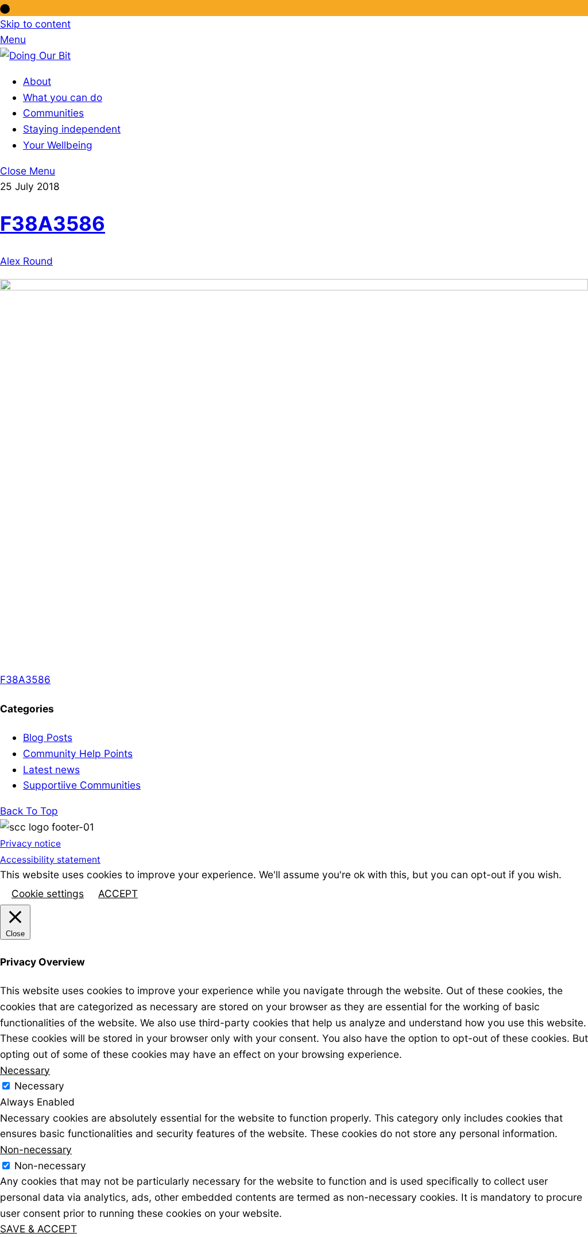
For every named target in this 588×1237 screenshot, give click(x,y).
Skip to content (35, 24)
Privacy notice (30, 843)
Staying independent (72, 129)
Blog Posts (47, 737)
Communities (53, 113)
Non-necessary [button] (36, 1149)
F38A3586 (52, 223)
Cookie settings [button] (47, 893)
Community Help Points (78, 753)
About (37, 81)
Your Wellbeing (57, 145)
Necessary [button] (25, 1070)
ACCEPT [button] (118, 893)
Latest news (51, 769)
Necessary (39, 1086)
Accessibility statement (50, 859)
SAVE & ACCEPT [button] (38, 1229)
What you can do (62, 97)
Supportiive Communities (82, 785)
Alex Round (26, 261)
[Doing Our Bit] (35, 55)
